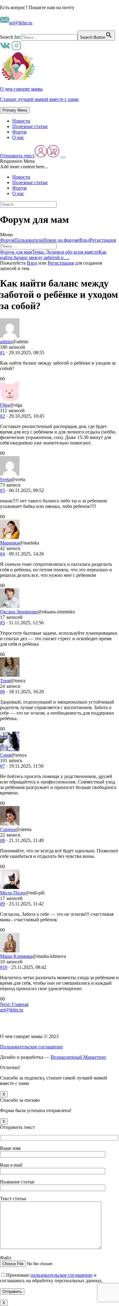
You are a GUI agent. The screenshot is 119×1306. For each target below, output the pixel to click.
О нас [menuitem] (18, 193)
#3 (2, 490)
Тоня (5, 680)
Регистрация (103, 240)
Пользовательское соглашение (31, 1046)
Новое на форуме (61, 240)
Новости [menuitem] (21, 177)
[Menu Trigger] (62, 157)
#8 (2, 840)
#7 (2, 766)
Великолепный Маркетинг (78, 1057)
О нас (18, 137)
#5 (2, 622)
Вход (84, 240)
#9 (2, 903)
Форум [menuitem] (19, 188)
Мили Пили (12, 892)
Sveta (5, 479)
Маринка (9, 542)
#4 (2, 553)
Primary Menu (14, 110)
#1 (2, 352)
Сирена (8, 829)
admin (6, 341)
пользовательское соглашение (61, 1275)
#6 (2, 691)
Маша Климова (16, 956)
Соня (5, 755)
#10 (3, 967)
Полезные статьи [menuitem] (30, 182)
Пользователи (28, 240)
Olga (4, 405)
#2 (2, 416)
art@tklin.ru (20, 22)
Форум (19, 131)
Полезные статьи (30, 126)
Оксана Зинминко (19, 611)
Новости (21, 120)
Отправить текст (17, 155)
